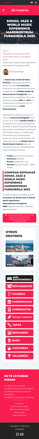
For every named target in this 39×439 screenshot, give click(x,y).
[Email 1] (21, 434)
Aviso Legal (20, 412)
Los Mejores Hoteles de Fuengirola (19, 397)
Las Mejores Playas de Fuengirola (18, 389)
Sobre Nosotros (19, 415)
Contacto (19, 404)
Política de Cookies (19, 406)
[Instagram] (17, 434)
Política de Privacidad (19, 409)
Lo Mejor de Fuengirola (14, 386)
